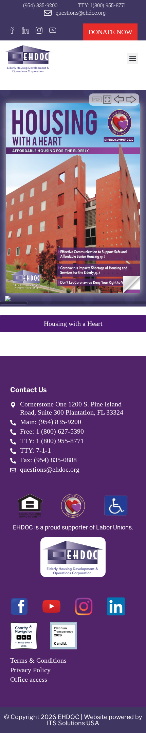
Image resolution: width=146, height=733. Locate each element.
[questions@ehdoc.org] (48, 13)
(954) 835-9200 (40, 5)
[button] (132, 58)
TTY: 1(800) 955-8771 (102, 5)
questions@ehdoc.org (81, 12)
